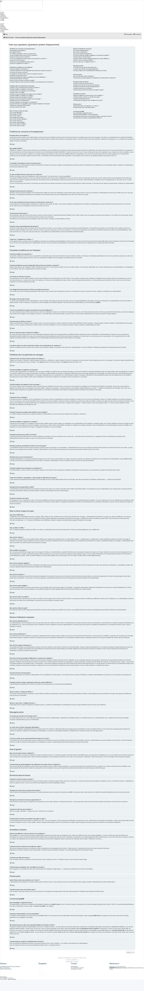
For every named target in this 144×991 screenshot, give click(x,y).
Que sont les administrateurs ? (81, 50)
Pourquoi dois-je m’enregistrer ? (18, 50)
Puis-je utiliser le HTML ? (16, 114)
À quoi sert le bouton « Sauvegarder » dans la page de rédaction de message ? (30, 103)
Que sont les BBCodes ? (16, 112)
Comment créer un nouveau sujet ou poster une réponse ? (25, 87)
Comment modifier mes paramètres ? (19, 69)
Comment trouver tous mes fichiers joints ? (84, 107)
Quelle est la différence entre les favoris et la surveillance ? (88, 95)
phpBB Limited (56, 904)
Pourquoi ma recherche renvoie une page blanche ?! (86, 86)
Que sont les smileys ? (16, 115)
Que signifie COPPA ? (15, 52)
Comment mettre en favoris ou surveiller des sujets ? (86, 97)
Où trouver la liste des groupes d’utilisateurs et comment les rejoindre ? (91, 55)
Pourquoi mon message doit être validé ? (20, 105)
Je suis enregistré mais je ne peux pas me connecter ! (24, 55)
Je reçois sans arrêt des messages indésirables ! (86, 69)
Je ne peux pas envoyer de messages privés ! (85, 67)
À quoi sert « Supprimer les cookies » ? (20, 63)
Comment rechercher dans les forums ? (83, 83)
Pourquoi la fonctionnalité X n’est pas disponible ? (85, 114)
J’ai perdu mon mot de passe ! (17, 60)
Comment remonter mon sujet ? (18, 107)
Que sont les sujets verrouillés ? (18, 123)
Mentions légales (12, 979)
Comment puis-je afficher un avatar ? (19, 78)
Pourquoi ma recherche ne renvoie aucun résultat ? (86, 85)
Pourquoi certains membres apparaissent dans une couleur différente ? (91, 58)
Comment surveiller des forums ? (81, 98)
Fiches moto (3, 16)
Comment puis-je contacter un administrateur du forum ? (87, 117)
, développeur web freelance (122, 967)
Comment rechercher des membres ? (83, 88)
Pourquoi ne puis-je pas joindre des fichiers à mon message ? (25, 99)
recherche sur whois (117, 926)
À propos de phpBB (39, 906)
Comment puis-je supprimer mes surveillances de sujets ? (88, 100)
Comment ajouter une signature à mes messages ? (23, 90)
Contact (2, 20)
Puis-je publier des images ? (17, 117)
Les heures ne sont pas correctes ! (19, 72)
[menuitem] (5, 34)
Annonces (2, 15)
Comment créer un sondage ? (17, 92)
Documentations (4, 18)
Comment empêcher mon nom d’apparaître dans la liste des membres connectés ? (31, 70)
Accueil (2, 12)
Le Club (2, 19)
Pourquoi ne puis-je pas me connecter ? (20, 57)
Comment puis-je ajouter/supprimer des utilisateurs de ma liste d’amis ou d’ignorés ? (94, 77)
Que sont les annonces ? (16, 120)
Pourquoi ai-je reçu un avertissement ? (20, 100)
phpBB (98, 302)
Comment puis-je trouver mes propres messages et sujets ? (88, 89)
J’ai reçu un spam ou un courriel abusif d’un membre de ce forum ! (90, 70)
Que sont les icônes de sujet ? (17, 125)
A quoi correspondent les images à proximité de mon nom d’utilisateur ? (28, 77)
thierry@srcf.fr (74, 966)
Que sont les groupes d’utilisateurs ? (82, 53)
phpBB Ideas (96, 915)
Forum (1, 13)
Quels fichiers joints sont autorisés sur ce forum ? (86, 105)
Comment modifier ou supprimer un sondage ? (21, 95)
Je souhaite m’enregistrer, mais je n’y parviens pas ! (23, 53)
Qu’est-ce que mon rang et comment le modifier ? (22, 80)
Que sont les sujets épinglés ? (17, 122)
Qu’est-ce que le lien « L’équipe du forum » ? (84, 61)
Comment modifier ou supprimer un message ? (22, 89)
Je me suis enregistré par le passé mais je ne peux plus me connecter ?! (28, 58)
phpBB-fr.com (75, 959)
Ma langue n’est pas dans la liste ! (18, 75)
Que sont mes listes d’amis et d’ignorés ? (83, 76)
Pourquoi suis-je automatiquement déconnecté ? (22, 61)
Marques (2, 14)
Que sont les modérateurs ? (80, 52)
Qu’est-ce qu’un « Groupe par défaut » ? (83, 60)
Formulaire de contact (76, 969)
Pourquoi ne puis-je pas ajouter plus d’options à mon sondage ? (26, 94)
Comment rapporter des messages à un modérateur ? (23, 102)
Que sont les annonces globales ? (18, 119)
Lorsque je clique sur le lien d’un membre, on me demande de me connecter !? (32, 82)
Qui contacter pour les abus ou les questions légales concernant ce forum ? (92, 116)
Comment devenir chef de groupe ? (82, 57)
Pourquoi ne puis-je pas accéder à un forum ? (21, 97)
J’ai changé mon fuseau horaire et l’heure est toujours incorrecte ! (26, 73)
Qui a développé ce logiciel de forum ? (83, 113)
